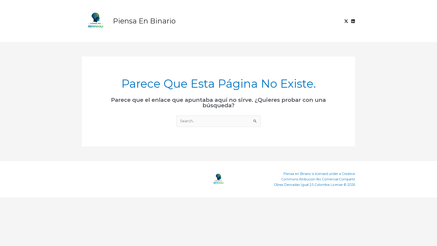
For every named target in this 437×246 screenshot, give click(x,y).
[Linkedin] (353, 21)
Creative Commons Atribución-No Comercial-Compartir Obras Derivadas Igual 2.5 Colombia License (314, 179)
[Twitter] (346, 21)
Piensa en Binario (144, 21)
